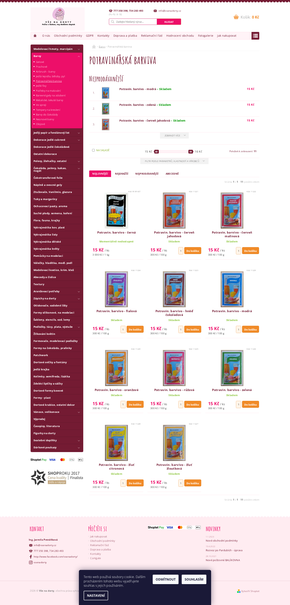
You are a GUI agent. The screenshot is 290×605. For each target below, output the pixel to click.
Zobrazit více (172, 135)
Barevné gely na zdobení (50, 95)
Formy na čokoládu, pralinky (53, 348)
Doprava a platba (125, 35)
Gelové (40, 62)
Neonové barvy (45, 119)
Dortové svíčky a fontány (50, 362)
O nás (46, 35)
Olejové (40, 124)
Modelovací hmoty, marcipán (53, 49)
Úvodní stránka (35, 35)
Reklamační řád (151, 35)
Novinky (213, 528)
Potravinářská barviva (49, 81)
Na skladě (102, 150)
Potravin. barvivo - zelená (145, 105)
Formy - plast (42, 397)
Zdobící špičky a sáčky (48, 383)
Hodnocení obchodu (180, 35)
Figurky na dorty (44, 433)
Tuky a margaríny (45, 199)
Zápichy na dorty (45, 298)
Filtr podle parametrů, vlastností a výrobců (172, 161)
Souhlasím (194, 579)
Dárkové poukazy (45, 447)
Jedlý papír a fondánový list (52, 132)
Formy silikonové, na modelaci (54, 312)
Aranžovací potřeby (47, 291)
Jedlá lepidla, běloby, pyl (50, 76)
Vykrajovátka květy (46, 248)
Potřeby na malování (48, 90)
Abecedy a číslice (45, 277)
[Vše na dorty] (58, 19)
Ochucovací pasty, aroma (50, 206)
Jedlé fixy (41, 85)
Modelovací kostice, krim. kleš (54, 270)
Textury (39, 284)
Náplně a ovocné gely (48, 185)
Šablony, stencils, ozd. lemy (52, 319)
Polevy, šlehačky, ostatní (50, 161)
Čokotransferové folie (48, 178)
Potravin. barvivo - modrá (145, 89)
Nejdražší (121, 173)
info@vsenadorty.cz (45, 545)
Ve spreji (41, 105)
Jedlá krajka (42, 369)
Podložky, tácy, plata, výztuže (53, 327)
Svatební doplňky (45, 440)
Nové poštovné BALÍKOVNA (223, 560)
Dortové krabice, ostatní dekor (54, 405)
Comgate (95, 558)
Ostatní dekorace (45, 154)
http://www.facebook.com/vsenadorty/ (56, 556)
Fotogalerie (205, 35)
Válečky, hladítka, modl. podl (53, 263)
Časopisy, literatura (47, 426)
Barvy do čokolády (47, 114)
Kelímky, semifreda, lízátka (52, 376)
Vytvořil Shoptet (250, 591)
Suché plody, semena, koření (53, 213)
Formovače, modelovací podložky (56, 341)
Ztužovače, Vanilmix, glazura (53, 192)
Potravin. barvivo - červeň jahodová (152, 120)
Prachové (41, 66)
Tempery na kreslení (48, 110)
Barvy (37, 56)
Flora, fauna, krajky (47, 220)
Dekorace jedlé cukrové (49, 139)
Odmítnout (166, 579)
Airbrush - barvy (45, 71)
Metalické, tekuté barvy (49, 100)
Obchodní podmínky (68, 35)
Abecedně (172, 173)
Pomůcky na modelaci (48, 256)
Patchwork (41, 355)
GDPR (90, 35)
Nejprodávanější (146, 173)
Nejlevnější (100, 173)
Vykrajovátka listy (46, 234)
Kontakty (103, 35)
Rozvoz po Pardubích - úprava (224, 550)
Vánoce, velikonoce (47, 412)
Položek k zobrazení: (242, 151)
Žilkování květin (44, 334)
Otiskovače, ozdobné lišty (50, 305)
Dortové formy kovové (48, 390)
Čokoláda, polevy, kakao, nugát (50, 169)
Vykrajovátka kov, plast (49, 227)
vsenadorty (40, 562)
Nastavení (96, 595)
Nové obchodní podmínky (222, 540)
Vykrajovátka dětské (47, 241)
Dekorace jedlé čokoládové (52, 147)
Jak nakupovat (226, 35)
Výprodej (39, 419)
